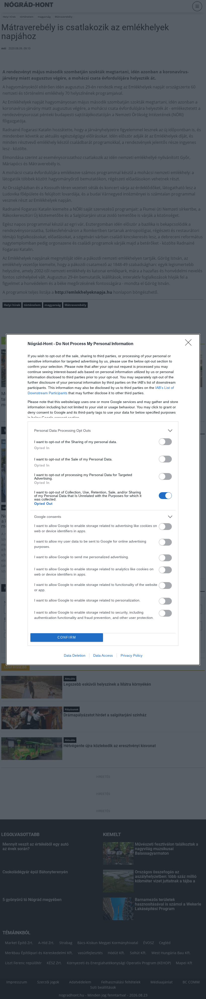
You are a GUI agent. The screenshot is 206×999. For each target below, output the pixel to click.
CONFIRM (67, 637)
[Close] (190, 344)
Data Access (103, 655)
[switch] (165, 441)
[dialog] (103, 499)
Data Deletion (74, 655)
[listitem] (103, 430)
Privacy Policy (131, 655)
